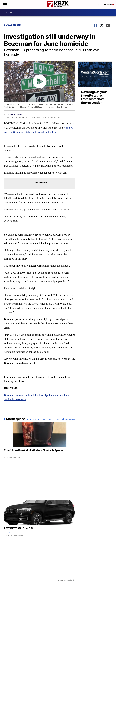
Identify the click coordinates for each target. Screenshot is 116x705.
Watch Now (104, 4)
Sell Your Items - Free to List (38, 419)
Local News (12, 24)
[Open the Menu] (4, 4)
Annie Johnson (15, 114)
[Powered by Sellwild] (71, 580)
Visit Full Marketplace (66, 419)
